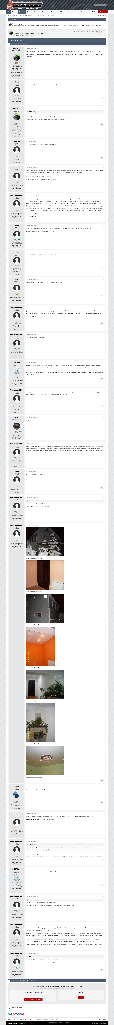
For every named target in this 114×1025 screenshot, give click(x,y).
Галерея (38, 12)
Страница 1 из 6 (33, 43)
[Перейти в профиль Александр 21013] (16, 203)
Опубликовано (32, 48)
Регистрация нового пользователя (33, 999)
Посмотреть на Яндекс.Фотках (34, 558)
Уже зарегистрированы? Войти (88, 11)
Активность (55, 12)
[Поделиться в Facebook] (11, 1014)
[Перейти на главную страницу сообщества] (8, 12)
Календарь (46, 12)
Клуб (14, 12)
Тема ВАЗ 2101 (97, 1023)
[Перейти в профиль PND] (16, 288)
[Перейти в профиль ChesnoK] (16, 794)
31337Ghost (16, 362)
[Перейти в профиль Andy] (16, 90)
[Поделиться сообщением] (103, 48)
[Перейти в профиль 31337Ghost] (16, 370)
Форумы (22, 12)
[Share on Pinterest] (23, 1014)
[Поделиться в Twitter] (9, 1014)
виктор (17, 141)
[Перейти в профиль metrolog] (11, 33)
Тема (14, 1023)
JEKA (17, 168)
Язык (9, 1023)
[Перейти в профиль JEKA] (16, 176)
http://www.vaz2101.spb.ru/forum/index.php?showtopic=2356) (78, 54)
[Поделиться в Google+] (14, 1014)
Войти (80, 997)
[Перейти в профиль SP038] (10, 24)
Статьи (30, 12)
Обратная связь (22, 1023)
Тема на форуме (17, 71)
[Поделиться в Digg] (16, 1014)
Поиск (63, 12)
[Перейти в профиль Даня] (16, 479)
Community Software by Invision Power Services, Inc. (59, 1022)
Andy (17, 82)
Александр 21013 (16, 195)
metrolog (24, 35)
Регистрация (103, 11)
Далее (24, 43)
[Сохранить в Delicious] (18, 1014)
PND (16, 279)
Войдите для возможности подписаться (84, 31)
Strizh (17, 226)
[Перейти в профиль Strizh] (16, 234)
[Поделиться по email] (21, 1014)
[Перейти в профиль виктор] (16, 149)
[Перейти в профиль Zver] (16, 426)
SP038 (104, 1023)
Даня (17, 471)
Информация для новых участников (24, 24)
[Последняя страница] (27, 44)
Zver (16, 418)
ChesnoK (16, 786)
